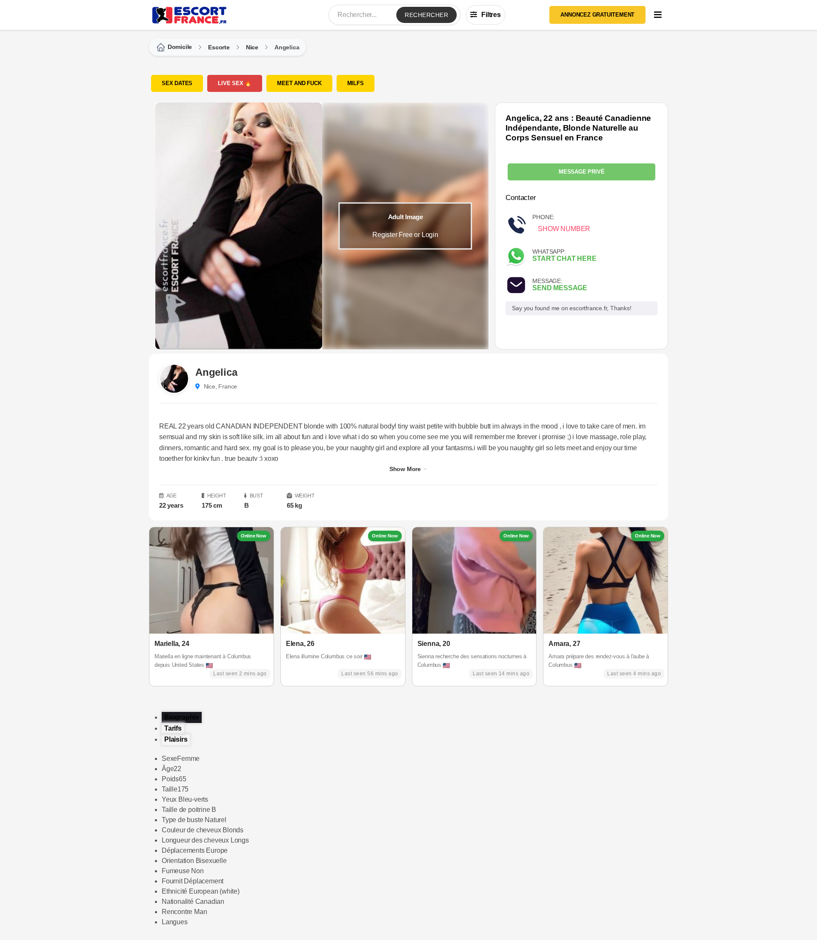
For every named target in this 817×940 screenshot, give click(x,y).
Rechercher (426, 14)
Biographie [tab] (181, 717)
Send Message (559, 287)
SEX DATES (177, 83)
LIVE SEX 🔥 (234, 83)
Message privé (581, 172)
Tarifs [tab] (173, 728)
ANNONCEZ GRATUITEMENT (597, 14)
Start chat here (564, 258)
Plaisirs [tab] (175, 739)
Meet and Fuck (299, 83)
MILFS (355, 83)
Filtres (490, 14)
